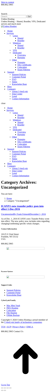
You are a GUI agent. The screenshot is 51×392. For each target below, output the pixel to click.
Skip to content (7, 2)
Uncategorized (7, 214)
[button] (25, 103)
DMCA (30, 327)
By (22, 214)
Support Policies (14, 290)
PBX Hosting (12, 308)
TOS (3, 327)
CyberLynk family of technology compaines (23, 322)
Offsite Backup (13, 315)
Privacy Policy (19, 327)
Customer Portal (13, 292)
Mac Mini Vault (13, 305)
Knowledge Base (14, 295)
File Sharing (12, 313)
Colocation (11, 310)
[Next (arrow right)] (5, 390)
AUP (9, 327)
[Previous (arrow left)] (2, 390)
